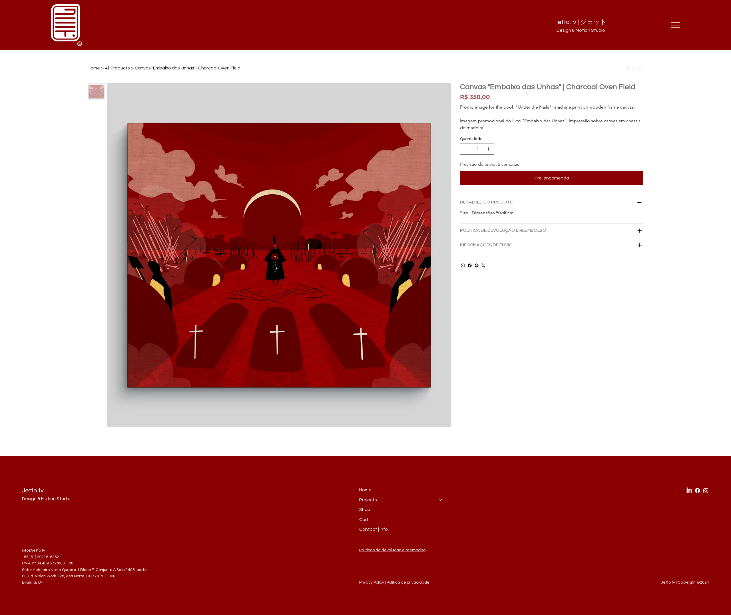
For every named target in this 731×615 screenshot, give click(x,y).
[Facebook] (470, 265)
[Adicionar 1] (488, 149)
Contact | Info (373, 529)
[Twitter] (483, 265)
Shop (364, 509)
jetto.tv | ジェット (582, 22)
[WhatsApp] (463, 265)
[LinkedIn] (689, 490)
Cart (364, 519)
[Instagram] (705, 490)
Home (365, 490)
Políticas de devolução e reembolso (392, 550)
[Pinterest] (476, 265)
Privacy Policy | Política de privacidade (394, 582)
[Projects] (440, 500)
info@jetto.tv (33, 550)
